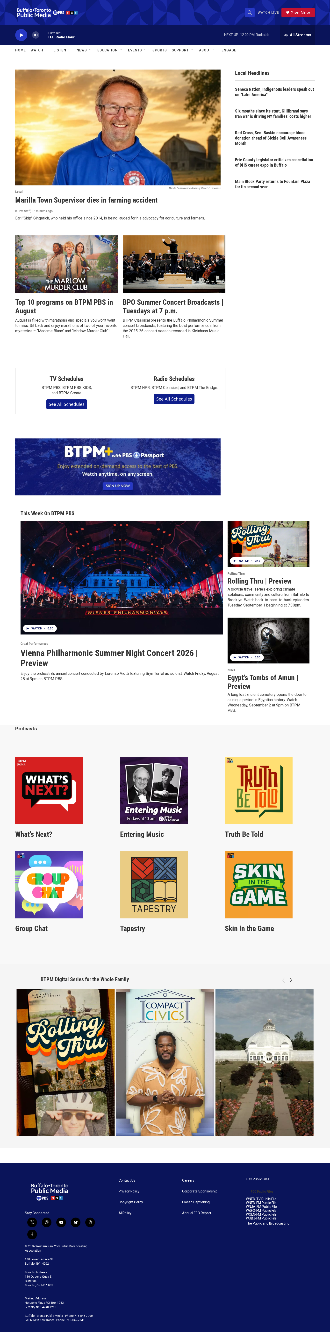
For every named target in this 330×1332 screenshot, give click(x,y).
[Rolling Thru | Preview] (268, 544)
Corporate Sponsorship (199, 1191)
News (82, 50)
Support (180, 50)
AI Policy (125, 1213)
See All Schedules (67, 404)
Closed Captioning (196, 1202)
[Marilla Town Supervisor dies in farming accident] (118, 127)
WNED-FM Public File (261, 1203)
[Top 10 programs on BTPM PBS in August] (66, 264)
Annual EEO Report (196, 1213)
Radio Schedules (174, 378)
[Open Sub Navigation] (47, 50)
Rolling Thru (236, 573)
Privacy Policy (129, 1191)
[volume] (36, 35)
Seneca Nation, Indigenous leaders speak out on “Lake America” (274, 92)
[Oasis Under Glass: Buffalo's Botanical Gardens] (264, 1062)
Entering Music (142, 834)
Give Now (300, 12)
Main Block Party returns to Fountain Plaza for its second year (272, 184)
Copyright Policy (131, 1202)
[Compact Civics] (165, 1062)
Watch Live (268, 12)
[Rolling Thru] (65, 1062)
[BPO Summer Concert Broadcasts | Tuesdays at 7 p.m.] (174, 264)
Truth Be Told (244, 834)
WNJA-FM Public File (261, 1207)
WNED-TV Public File (261, 1199)
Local (19, 192)
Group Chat (31, 928)
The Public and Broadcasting (267, 1223)
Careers (188, 1180)
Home (20, 50)
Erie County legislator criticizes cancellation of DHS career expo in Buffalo (274, 162)
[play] (21, 35)
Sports (159, 50)
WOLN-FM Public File (261, 1214)
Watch (37, 50)
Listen (60, 50)
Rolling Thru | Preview (260, 581)
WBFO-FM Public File (261, 1210)
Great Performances (34, 644)
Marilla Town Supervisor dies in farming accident (86, 200)
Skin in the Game (249, 928)
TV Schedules (67, 378)
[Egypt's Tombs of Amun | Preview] (268, 641)
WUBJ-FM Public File (261, 1218)
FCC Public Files (257, 1179)
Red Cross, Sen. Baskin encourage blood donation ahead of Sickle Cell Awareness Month (271, 138)
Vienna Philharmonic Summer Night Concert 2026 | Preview (109, 658)
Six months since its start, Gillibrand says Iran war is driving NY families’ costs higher (273, 113)
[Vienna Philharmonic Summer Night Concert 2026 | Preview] (122, 577)
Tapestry (132, 928)
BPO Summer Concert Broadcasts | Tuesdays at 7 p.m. (173, 306)
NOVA (231, 670)
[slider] (43, 34)
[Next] (290, 980)
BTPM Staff (22, 211)
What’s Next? (33, 834)
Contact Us (127, 1180)
